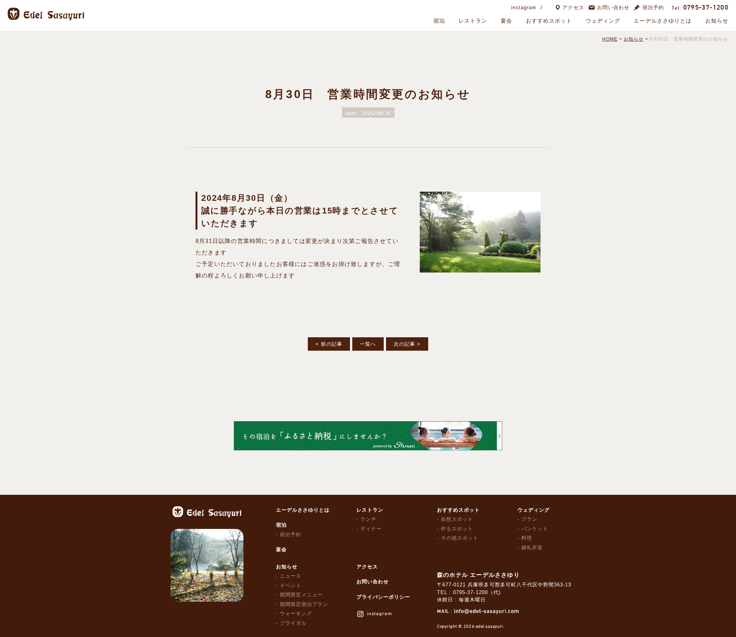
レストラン (473, 21)
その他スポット (459, 538)
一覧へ (368, 344)
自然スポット (457, 519)
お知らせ (716, 21)
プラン (529, 519)
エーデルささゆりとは (663, 21)
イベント (290, 585)
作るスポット (457, 529)
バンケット (534, 529)
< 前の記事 (328, 344)
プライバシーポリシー (383, 597)
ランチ (368, 519)
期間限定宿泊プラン (304, 604)
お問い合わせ (613, 7)
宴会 (506, 21)
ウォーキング (296, 613)
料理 (526, 538)
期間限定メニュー (301, 595)
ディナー (371, 529)
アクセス (573, 7)
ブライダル (293, 623)
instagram (523, 7)
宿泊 (439, 21)
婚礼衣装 (532, 547)
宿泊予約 (653, 7)
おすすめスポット (549, 21)
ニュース (290, 576)
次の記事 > (407, 344)
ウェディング (603, 21)
